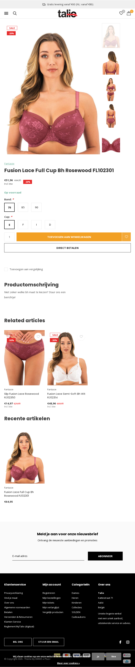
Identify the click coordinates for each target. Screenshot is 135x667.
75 (9, 207)
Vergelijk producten (53, 612)
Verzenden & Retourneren (18, 617)
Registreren (49, 593)
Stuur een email (48, 641)
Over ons (9, 602)
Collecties (77, 607)
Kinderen (77, 602)
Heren (75, 597)
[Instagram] (127, 642)
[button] (6, 13)
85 (23, 207)
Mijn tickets (48, 602)
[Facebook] (120, 642)
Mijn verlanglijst (51, 607)
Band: (9, 199)
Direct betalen (67, 248)
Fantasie (9, 163)
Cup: (8, 217)
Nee (113, 656)
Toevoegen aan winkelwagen (69, 237)
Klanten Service (12, 621)
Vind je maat (10, 597)
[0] (129, 13)
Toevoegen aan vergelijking (26, 269)
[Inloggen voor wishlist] (126, 236)
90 (36, 207)
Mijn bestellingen (52, 597)
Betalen (8, 612)
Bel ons (18, 641)
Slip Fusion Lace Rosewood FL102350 (21, 395)
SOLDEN (76, 612)
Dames (75, 593)
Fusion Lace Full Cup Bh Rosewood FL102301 (19, 494)
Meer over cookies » (68, 663)
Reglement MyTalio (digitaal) (19, 626)
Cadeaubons (79, 617)
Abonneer (105, 556)
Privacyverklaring (13, 593)
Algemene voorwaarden (17, 607)
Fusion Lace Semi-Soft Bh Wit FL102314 (66, 395)
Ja (98, 656)
